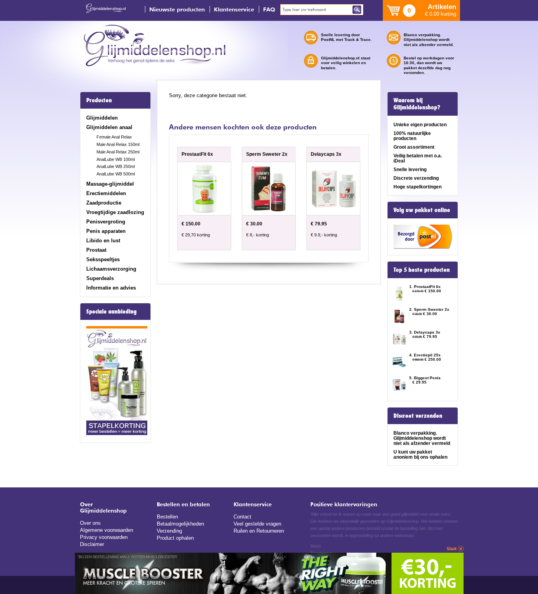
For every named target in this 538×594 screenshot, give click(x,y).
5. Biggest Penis (425, 378)
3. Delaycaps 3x (424, 332)
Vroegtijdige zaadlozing (115, 212)
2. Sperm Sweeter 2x (429, 309)
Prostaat (96, 250)
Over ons (90, 523)
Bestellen (167, 517)
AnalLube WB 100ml (115, 159)
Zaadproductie (103, 203)
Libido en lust (103, 241)
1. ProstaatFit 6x (425, 286)
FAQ (269, 9)
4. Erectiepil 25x (425, 355)
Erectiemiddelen (106, 193)
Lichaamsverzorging (111, 269)
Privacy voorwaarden (104, 537)
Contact (242, 517)
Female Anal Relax (114, 137)
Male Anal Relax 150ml (117, 144)
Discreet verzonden (417, 415)
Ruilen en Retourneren (259, 531)
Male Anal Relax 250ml (117, 151)
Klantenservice (234, 9)
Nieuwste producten (177, 9)
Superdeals (100, 278)
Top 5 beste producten (421, 269)
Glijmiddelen (102, 118)
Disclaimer (92, 544)
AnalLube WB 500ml (115, 174)
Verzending (169, 531)
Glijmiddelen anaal (109, 127)
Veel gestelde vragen (257, 524)
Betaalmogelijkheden (180, 524)
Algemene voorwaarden (106, 530)
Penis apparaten (106, 231)
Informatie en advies (111, 288)
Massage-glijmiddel (110, 184)
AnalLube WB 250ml (115, 166)
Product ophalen (175, 538)
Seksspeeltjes (103, 259)
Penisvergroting (105, 222)
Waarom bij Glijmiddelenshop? (416, 104)
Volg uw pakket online (421, 210)
